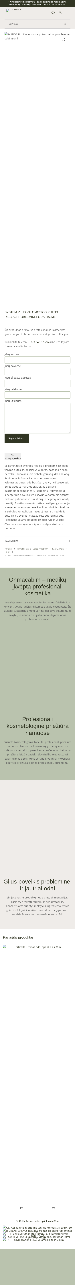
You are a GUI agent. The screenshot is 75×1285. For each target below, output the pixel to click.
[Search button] (65, 24)
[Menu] (68, 13)
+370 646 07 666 (39, 342)
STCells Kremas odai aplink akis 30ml (37, 1221)
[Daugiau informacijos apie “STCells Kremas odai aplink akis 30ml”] (22, 1207)
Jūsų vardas (12, 354)
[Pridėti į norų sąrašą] (53, 1207)
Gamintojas (11, 541)
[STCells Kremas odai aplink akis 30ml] (37, 1080)
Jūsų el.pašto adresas (18, 377)
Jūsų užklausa (13, 401)
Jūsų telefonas (13, 389)
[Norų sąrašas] (53, 13)
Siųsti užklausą (16, 438)
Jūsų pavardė (13, 366)
